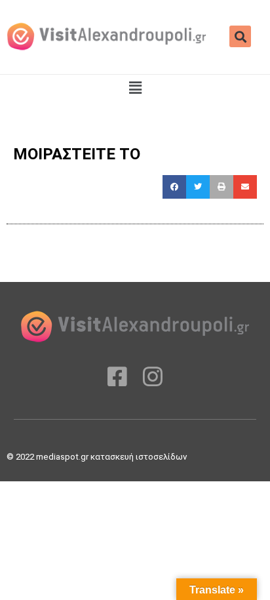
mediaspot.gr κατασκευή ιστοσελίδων (112, 457)
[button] (240, 36)
